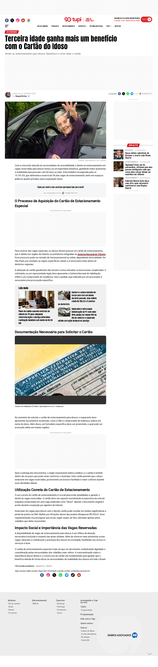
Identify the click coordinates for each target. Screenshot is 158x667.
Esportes (82, 26)
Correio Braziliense (88, 634)
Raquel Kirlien (21, 96)
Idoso (49, 566)
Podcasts (55, 26)
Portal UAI (85, 640)
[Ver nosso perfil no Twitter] (54, 576)
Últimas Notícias (96, 26)
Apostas (118, 26)
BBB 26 (36, 603)
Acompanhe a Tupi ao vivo (89, 601)
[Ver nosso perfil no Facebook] (42, 576)
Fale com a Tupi (87, 619)
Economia (13, 613)
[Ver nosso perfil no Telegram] (67, 576)
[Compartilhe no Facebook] (119, 94)
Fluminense (61, 610)
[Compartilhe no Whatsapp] (127, 94)
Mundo (11, 610)
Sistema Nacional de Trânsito (92, 254)
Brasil (11, 607)
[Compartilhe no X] (123, 94)
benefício (41, 566)
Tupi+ (108, 26)
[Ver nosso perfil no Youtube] (79, 576)
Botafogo (61, 603)
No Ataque (85, 637)
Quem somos (86, 623)
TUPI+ (83, 607)
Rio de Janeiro (42, 26)
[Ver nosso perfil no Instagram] (48, 576)
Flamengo (61, 607)
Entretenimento (68, 26)
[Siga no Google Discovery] (144, 95)
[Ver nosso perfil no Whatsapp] (60, 576)
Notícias (12, 600)
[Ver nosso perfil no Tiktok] (73, 576)
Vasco (59, 613)
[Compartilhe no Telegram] (131, 94)
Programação (86, 610)
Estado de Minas (88, 631)
